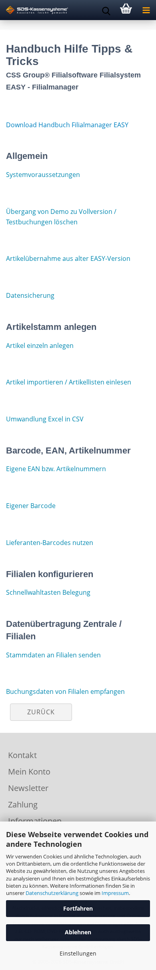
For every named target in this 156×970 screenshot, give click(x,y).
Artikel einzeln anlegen (40, 345)
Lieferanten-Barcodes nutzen (49, 542)
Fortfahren (78, 908)
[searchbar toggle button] (106, 10)
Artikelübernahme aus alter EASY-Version (68, 258)
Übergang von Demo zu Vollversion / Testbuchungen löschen (61, 216)
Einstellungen (78, 953)
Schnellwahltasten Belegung (48, 592)
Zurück (41, 712)
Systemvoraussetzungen (43, 174)
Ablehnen (78, 932)
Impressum (115, 893)
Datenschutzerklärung (52, 893)
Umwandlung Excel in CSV (45, 419)
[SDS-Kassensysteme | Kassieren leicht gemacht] (34, 10)
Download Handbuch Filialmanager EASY (67, 124)
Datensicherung (30, 295)
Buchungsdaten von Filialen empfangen (65, 691)
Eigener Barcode (31, 505)
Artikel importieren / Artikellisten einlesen (68, 382)
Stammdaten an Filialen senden (53, 655)
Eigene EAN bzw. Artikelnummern (56, 468)
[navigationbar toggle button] (146, 10)
